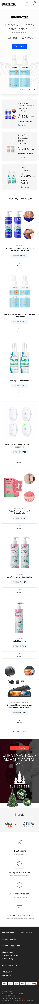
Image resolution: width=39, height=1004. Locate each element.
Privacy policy (8, 952)
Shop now (21, 125)
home (19, 442)
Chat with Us (7, 972)
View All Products (19, 731)
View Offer (19, 46)
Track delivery (8, 959)
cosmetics (19, 245)
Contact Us (7, 975)
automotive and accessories (19, 702)
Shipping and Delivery (10, 955)
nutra (19, 378)
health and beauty (19, 508)
